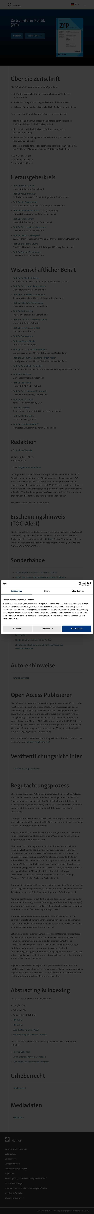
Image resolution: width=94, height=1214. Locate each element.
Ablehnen (17, 629)
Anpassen (45, 629)
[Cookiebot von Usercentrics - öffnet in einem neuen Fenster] (80, 584)
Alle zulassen (76, 629)
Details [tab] (47, 591)
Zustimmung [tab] (16, 591)
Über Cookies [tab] (78, 591)
